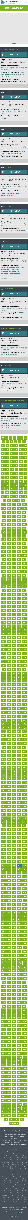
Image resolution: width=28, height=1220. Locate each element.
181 (4, 567)
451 (4, 779)
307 (9, 665)
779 (19, 1033)
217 (9, 594)
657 (9, 939)
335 (24, 685)
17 (25, 446)
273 (14, 638)
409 (19, 743)
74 (11, 485)
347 (9, 696)
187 (9, 571)
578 (14, 877)
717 (9, 986)
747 (9, 1010)
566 (3, 869)
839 (19, 1080)
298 (14, 657)
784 (19, 1037)
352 (9, 700)
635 (24, 920)
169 (19, 555)
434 (19, 763)
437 (9, 767)
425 (24, 755)
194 (19, 575)
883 (14, 1116)
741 (4, 1006)
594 (19, 888)
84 (2, 493)
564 (19, 865)
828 (14, 1072)
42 (2, 465)
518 (14, 830)
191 (4, 575)
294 (19, 653)
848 (14, 1088)
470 (25, 790)
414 (19, 747)
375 (24, 716)
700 (25, 971)
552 (9, 857)
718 (14, 986)
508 (14, 822)
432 (9, 763)
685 (25, 959)
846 (3, 1088)
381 (3, 724)
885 (25, 1116)
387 (9, 728)
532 (9, 841)
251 (4, 622)
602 (8, 896)
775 (24, 1029)
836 (3, 1080)
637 (9, 924)
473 (14, 794)
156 (4, 547)
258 (14, 626)
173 (14, 559)
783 (14, 1037)
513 (14, 826)
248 (14, 618)
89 (25, 493)
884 (19, 1116)
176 (4, 563)
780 (24, 1033)
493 (14, 810)
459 (19, 783)
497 (9, 814)
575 (24, 873)
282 (9, 645)
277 (9, 641)
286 (3, 649)
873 (14, 1108)
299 (19, 657)
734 (19, 998)
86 (11, 493)
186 (3, 571)
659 (19, 939)
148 (14, 540)
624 (19, 912)
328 (14, 681)
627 (9, 916)
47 (25, 465)
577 (9, 877)
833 (14, 1076)
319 (19, 673)
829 (19, 1072)
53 (25, 469)
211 (4, 591)
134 (19, 528)
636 (3, 924)
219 (19, 594)
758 (14, 1018)
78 (2, 489)
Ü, (7, 1159)
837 (9, 1080)
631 (3, 920)
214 (19, 591)
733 (14, 998)
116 (4, 516)
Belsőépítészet (14, 193)
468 (14, 790)
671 (3, 951)
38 (12, 461)
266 (3, 634)
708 (14, 978)
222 (9, 598)
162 (9, 551)
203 (14, 583)
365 (24, 708)
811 (4, 1061)
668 (14, 947)
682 (8, 959)
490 (25, 806)
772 (9, 1029)
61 (7, 477)
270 (25, 634)
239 (19, 610)
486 (3, 806)
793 (14, 1045)
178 (14, 563)
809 (19, 1057)
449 (19, 775)
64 (21, 477)
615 (24, 904)
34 (20, 457)
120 (24, 516)
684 (19, 959)
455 (24, 779)
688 (14, 963)
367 (9, 712)
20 (12, 449)
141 (4, 536)
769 (19, 1025)
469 (19, 790)
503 (14, 818)
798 (14, 1049)
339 (19, 688)
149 (19, 540)
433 (14, 763)
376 (3, 720)
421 (4, 755)
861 (3, 1100)
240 (24, 610)
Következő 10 (14, 1123)
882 (8, 1116)
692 (9, 967)
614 (19, 904)
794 (19, 1045)
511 (4, 826)
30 (3, 457)
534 (19, 841)
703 (14, 974)
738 (14, 1002)
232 (9, 606)
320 (24, 673)
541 (4, 849)
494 (19, 810)
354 (19, 700)
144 (19, 536)
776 (3, 1033)
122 (9, 520)
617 (9, 908)
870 (25, 1104)
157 (9, 547)
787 (9, 1041)
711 (4, 982)
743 (14, 1006)
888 (17, 1119)
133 (14, 528)
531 (4, 841)
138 (14, 532)
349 (19, 696)
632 (9, 920)
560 (24, 861)
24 (2, 453)
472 (9, 794)
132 (9, 528)
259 (19, 626)
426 (3, 759)
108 (14, 508)
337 (9, 688)
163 (14, 551)
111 (4, 512)
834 (19, 1076)
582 (9, 880)
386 (3, 728)
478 (14, 798)
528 (14, 837)
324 (19, 677)
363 (14, 708)
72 (2, 485)
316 (4, 673)
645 (24, 927)
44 (11, 465)
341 (4, 692)
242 (9, 614)
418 (14, 751)
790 (25, 1041)
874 (19, 1108)
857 (9, 1096)
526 (3, 837)
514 (19, 826)
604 (19, 896)
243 (14, 614)
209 (19, 587)
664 (19, 943)
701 (3, 974)
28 (21, 453)
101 (4, 504)
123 (14, 520)
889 (22, 1119)
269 (19, 634)
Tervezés (12, 195)
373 (14, 716)
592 (9, 888)
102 (9, 504)
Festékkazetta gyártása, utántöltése (12, 267)
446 (3, 775)
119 (19, 516)
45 (16, 465)
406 (3, 743)
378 (14, 720)
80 (12, 489)
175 (24, 559)
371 (4, 716)
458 (14, 783)
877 (9, 1112)
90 (3, 496)
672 (9, 951)
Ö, (7, 1157)
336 (3, 688)
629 (19, 916)
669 (19, 947)
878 (14, 1112)
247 (9, 618)
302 (9, 661)
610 (25, 900)
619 (19, 908)
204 (19, 583)
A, (10, 1153)
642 (9, 927)
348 (14, 696)
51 (16, 469)
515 (24, 826)
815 (24, 1061)
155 (24, 543)
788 (14, 1041)
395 (24, 732)
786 (3, 1041)
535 (24, 841)
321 (4, 677)
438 (14, 767)
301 (3, 661)
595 (24, 888)
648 (14, 931)
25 (7, 453)
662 (8, 943)
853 (14, 1092)
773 (14, 1029)
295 (24, 653)
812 (9, 1061)
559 (19, 861)
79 (7, 489)
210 (25, 587)
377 (9, 720)
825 (24, 1069)
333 (14, 685)
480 (24, 798)
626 (3, 916)
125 (24, 520)
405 (24, 739)
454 (19, 779)
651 (3, 935)
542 (9, 849)
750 (24, 1010)
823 (14, 1069)
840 (25, 1080)
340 (24, 688)
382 (9, 724)
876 (3, 1112)
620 (24, 908)
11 (24, 442)
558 (14, 861)
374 (19, 716)
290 (25, 649)
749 (19, 1010)
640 (25, 924)
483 (14, 802)
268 (14, 634)
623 (14, 912)
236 (3, 610)
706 (3, 978)
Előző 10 (4, 438)
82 (21, 489)
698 (14, 971)
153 (14, 543)
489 (19, 806)
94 (20, 496)
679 (19, 955)
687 (9, 963)
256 (3, 626)
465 (24, 786)
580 (24, 877)
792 (9, 1045)
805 (25, 1053)
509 (19, 822)
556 (3, 861)
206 (3, 587)
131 (4, 528)
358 (14, 704)
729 (19, 994)
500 (24, 814)
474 (19, 794)
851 (3, 1092)
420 (24, 751)
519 (19, 830)
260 (24, 626)
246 (3, 618)
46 (21, 465)
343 (14, 692)
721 (4, 990)
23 (25, 449)
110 (24, 508)
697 (9, 971)
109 (19, 508)
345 (24, 692)
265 (24, 630)
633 (14, 920)
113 (14, 512)
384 (19, 724)
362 (9, 708)
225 (24, 598)
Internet (22, 72)
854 (19, 1092)
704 (19, 974)
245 (24, 614)
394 (19, 732)
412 (9, 747)
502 (9, 818)
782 (9, 1037)
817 (9, 1065)
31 (7, 457)
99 (18, 500)
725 (24, 990)
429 (19, 759)
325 (24, 677)
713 (14, 982)
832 (9, 1076)
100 (23, 500)
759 (19, 1018)
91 (7, 496)
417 (9, 751)
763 (14, 1022)
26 (11, 453)
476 (3, 798)
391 (4, 732)
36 (2, 461)
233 (14, 606)
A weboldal (5, 1140)
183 (14, 567)
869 (19, 1104)
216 (4, 594)
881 (3, 1116)
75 (16, 485)
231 (4, 606)
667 (9, 947)
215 (24, 591)
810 (25, 1057)
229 (19, 602)
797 (9, 1049)
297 (9, 657)
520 (24, 830)
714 (19, 982)
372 (9, 716)
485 (24, 802)
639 (19, 924)
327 (9, 681)
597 (9, 892)
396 (3, 735)
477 (9, 798)
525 (24, 833)
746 (4, 1010)
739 (19, 1002)
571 (4, 873)
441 (4, 771)
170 (24, 555)
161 (4, 551)
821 (3, 1069)
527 (9, 837)
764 (19, 1022)
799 (19, 1049)
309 (19, 665)
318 (14, 673)
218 (14, 594)
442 (9, 771)
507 (9, 822)
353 (14, 700)
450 (24, 775)
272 (9, 638)
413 (14, 747)
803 (14, 1053)
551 (4, 857)
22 (20, 449)
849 (19, 1088)
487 (9, 806)
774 (19, 1029)
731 (4, 998)
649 (19, 931)
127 (9, 524)
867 (9, 1104)
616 (3, 908)
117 (9, 516)
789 (19, 1041)
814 (19, 1061)
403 (14, 739)
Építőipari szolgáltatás (14, 153)
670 (25, 947)
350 (24, 696)
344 (19, 692)
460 (24, 783)
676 (3, 955)
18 (3, 449)
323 (14, 677)
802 (8, 1053)
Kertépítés (4, 390)
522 (9, 833)
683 (14, 959)
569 (19, 869)
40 (21, 461)
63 (16, 477)
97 (9, 500)
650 (25, 931)
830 (25, 1072)
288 (14, 649)
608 (14, 900)
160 (24, 547)
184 (19, 567)
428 (14, 759)
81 (16, 489)
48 (3, 469)
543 (14, 849)
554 (19, 857)
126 (4, 524)
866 (3, 1104)
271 (4, 638)
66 (2, 481)
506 (3, 822)
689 (19, 963)
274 (19, 638)
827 (9, 1072)
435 (24, 763)
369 (19, 712)
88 (21, 493)
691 (3, 967)
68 (12, 481)
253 (14, 622)
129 (19, 524)
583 (14, 880)
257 (9, 626)
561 (3, 865)
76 (20, 485)
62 (11, 477)
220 (24, 594)
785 (24, 1037)
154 (19, 543)
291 (4, 653)
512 (9, 826)
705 (24, 974)
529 (19, 837)
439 (19, 767)
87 (16, 493)
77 (25, 485)
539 (19, 845)
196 (4, 579)
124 (19, 520)
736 (3, 1002)
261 (3, 630)
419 (19, 751)
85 (7, 493)
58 (21, 473)
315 (24, 669)
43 (7, 465)
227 (9, 602)
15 (16, 446)
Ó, (4, 1157)
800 (24, 1049)
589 (19, 884)
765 (24, 1022)
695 (24, 967)
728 (14, 994)
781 (3, 1037)
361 (3, 708)
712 (9, 982)
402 (9, 739)
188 (14, 571)
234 (19, 606)
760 (24, 1018)
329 (19, 681)
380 (24, 720)
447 (9, 775)
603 (14, 896)
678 (14, 955)
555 (24, 857)
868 (14, 1104)
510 (25, 822)
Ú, (4, 1159)
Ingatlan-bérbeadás (21, 230)
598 (14, 892)
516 (4, 830)
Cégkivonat (15, 55)
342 (9, 692)
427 (9, 759)
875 (24, 1108)
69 (16, 481)
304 (19, 661)
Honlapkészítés (14, 1216)
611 (4, 904)
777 (9, 1033)
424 (19, 755)
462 (9, 786)
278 (14, 641)
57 (16, 473)
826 (3, 1072)
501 (3, 818)
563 (14, 865)
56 (11, 473)
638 (14, 924)
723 (14, 990)
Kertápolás (22, 388)
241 (4, 614)
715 (24, 982)
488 (14, 806)
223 (14, 598)
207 (9, 587)
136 (4, 532)
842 (9, 1084)
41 (25, 461)
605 (25, 896)
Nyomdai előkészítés (7, 74)
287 (9, 649)
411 (4, 747)
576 (3, 877)
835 (24, 1076)
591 (4, 888)
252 (9, 622)
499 (19, 814)
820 (24, 1065)
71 (25, 481)
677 (9, 955)
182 (9, 567)
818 (14, 1065)
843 (14, 1084)
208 (14, 587)
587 (9, 884)
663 (14, 943)
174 (19, 559)
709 (19, 978)
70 (21, 481)
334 (19, 685)
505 (24, 818)
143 (14, 536)
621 (3, 912)
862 (8, 1100)
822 (9, 1069)
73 (7, 485)
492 (9, 810)
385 (24, 724)
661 (3, 943)
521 (4, 833)
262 (9, 630)
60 (2, 477)
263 (14, 630)
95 (25, 496)
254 (19, 622)
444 (19, 771)
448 (14, 775)
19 (7, 449)
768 (14, 1025)
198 (14, 579)
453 (14, 779)
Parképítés (11, 390)
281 (3, 645)
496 (3, 814)
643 (14, 927)
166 (3, 555)
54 (2, 473)
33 (16, 457)
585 (24, 880)
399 (19, 735)
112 (9, 512)
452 (9, 779)
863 (14, 1100)
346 (3, 696)
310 (25, 665)
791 (4, 1045)
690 (25, 963)
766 (3, 1025)
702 (9, 974)
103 (14, 504)
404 (19, 739)
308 (14, 665)
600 (24, 892)
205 (24, 583)
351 (4, 700)
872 (9, 1108)
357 (9, 704)
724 (19, 990)
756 (3, 1018)
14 (11, 446)
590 (25, 884)
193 (14, 575)
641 (3, 927)
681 (3, 959)
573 (14, 873)
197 (9, 579)
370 (25, 712)
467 (9, 790)
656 (3, 939)
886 (6, 1119)
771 (4, 1029)
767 (9, 1025)
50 (12, 469)
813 (14, 1061)
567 (9, 869)
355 (24, 700)
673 (14, 951)
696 (3, 971)
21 (16, 449)
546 (3, 853)
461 (3, 786)
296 (3, 657)
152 (9, 543)
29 (25, 453)
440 (24, 767)
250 (24, 618)
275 (24, 638)
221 (4, 598)
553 (14, 857)
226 (3, 602)
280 (24, 641)
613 (14, 904)
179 (19, 563)
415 (24, 747)
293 (14, 653)
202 (9, 583)
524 (19, 833)
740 (24, 1002)
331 (4, 685)
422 (9, 755)
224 (19, 598)
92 (11, 496)
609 (19, 900)
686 (3, 963)
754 (19, 1014)
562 (9, 865)
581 (3, 880)
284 (19, 645)
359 (19, 704)
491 (4, 810)
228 (14, 602)
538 (14, 845)
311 (4, 669)
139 (19, 532)
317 (9, 673)
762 (9, 1022)
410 (25, 743)
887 (11, 1119)
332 (9, 685)
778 (14, 1033)
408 (14, 743)
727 (9, 994)
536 (3, 845)
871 (3, 1108)
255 (24, 622)
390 (25, 728)
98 (13, 500)
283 (14, 645)
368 (14, 712)
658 (14, 939)
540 (24, 845)
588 (14, 884)
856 (3, 1096)
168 (14, 555)
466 (3, 790)
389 (19, 728)
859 (19, 1096)
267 (9, 634)
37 (7, 461)
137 (9, 532)
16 (20, 446)
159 (19, 547)
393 (14, 732)
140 (24, 532)
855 (24, 1092)
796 (3, 1049)
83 (25, 489)
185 (24, 567)
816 (3, 1065)
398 (14, 735)
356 (3, 704)
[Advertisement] (14, 28)
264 (19, 630)
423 (14, 755)
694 (19, 967)
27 (16, 453)
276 (3, 641)
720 (24, 986)
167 (9, 555)
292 (9, 653)
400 (24, 735)
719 (19, 986)
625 (24, 912)
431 (4, 763)
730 (24, 994)
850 (25, 1088)
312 (9, 669)
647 (9, 931)
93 (16, 496)
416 (4, 751)
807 (9, 1057)
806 (3, 1057)
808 (14, 1057)
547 (9, 853)
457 (9, 783)
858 (14, 1096)
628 (14, 916)
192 (9, 575)
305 (24, 661)
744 (19, 1006)
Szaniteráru (4, 195)
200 (24, 579)
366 (3, 712)
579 (19, 877)
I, (10, 1155)
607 (9, 900)
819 (19, 1065)
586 (3, 884)
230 (24, 602)
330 (24, 681)
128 (14, 524)
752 (9, 1014)
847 (9, 1088)
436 (3, 767)
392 (9, 732)
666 (3, 947)
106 (3, 508)
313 (14, 669)
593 (14, 888)
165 (24, 551)
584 (19, 880)
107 (9, 508)
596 (3, 892)
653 (14, 935)
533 (14, 841)
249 (19, 618)
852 (9, 1092)
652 (9, 935)
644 (19, 927)
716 (4, 986)
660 (24, 939)
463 (14, 786)
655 (24, 935)
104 (19, 504)
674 (19, 951)
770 (25, 1025)
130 (24, 524)
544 (19, 849)
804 (19, 1053)
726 (3, 994)
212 (9, 591)
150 (24, 540)
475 (24, 794)
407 (9, 743)
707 (9, 978)
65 (25, 477)
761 (3, 1022)
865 (25, 1100)
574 (19, 873)
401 (3, 739)
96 (4, 500)
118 (14, 516)
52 (21, 469)
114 (19, 512)
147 (9, 540)
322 (9, 677)
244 (19, 614)
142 (9, 536)
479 (19, 798)
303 (14, 661)
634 (19, 920)
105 (24, 504)
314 (19, 669)
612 (9, 904)
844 (19, 1084)
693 (14, 967)
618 (14, 908)
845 (24, 1084)
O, (2, 1157)
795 (24, 1045)
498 (14, 814)
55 (7, 473)
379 (19, 720)
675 (24, 951)
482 (9, 802)
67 (7, 481)
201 (3, 583)
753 (14, 1014)
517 (9, 830)
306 (3, 665)
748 (14, 1010)
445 (24, 771)
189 (19, 571)
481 (3, 802)
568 (14, 869)
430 (24, 759)
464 (19, 786)
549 (19, 853)
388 (14, 728)
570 (25, 869)
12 (3, 446)
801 (3, 1053)
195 (24, 575)
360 (24, 704)
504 (19, 818)
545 (24, 849)
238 (14, 610)
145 (24, 536)
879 (19, 1112)
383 (14, 724)
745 (24, 1006)
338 (14, 688)
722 (9, 990)
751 (4, 1014)
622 (9, 912)
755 (24, 1014)
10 (19, 442)
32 (11, 457)
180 (24, 563)
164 (19, 551)
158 (14, 547)
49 (7, 469)
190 (24, 571)
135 (24, 528)
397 (9, 735)
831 (3, 1076)
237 (9, 610)
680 (24, 955)
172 (9, 559)
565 (24, 865)
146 (4, 540)
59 (25, 473)
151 (4, 543)
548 (14, 853)
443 (14, 771)
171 (4, 559)
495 (24, 810)
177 (9, 563)
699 (19, 971)
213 (14, 591)
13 (7, 446)
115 (24, 512)
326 (3, 681)
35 (25, 457)
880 (24, 1112)
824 (19, 1069)
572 (9, 873)
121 (4, 520)
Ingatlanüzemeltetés (7, 230)
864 (19, 1100)
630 (25, 916)
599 (19, 892)
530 (24, 837)
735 (24, 998)
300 (24, 657)
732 (9, 998)
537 (9, 845)
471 (4, 794)
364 (19, 708)
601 (3, 896)
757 (9, 1018)
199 (19, 579)
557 (9, 861)
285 (24, 645)
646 (3, 931)
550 (24, 853)
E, (3, 1166)
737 (9, 1002)
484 (19, 802)
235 (24, 606)
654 (19, 935)
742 (9, 1006)
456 (3, 783)
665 (25, 943)
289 (19, 649)
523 (14, 833)
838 (14, 1080)
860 (24, 1096)
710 (25, 978)
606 (3, 900)
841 (3, 1084)
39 (16, 461)
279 (19, 641)
